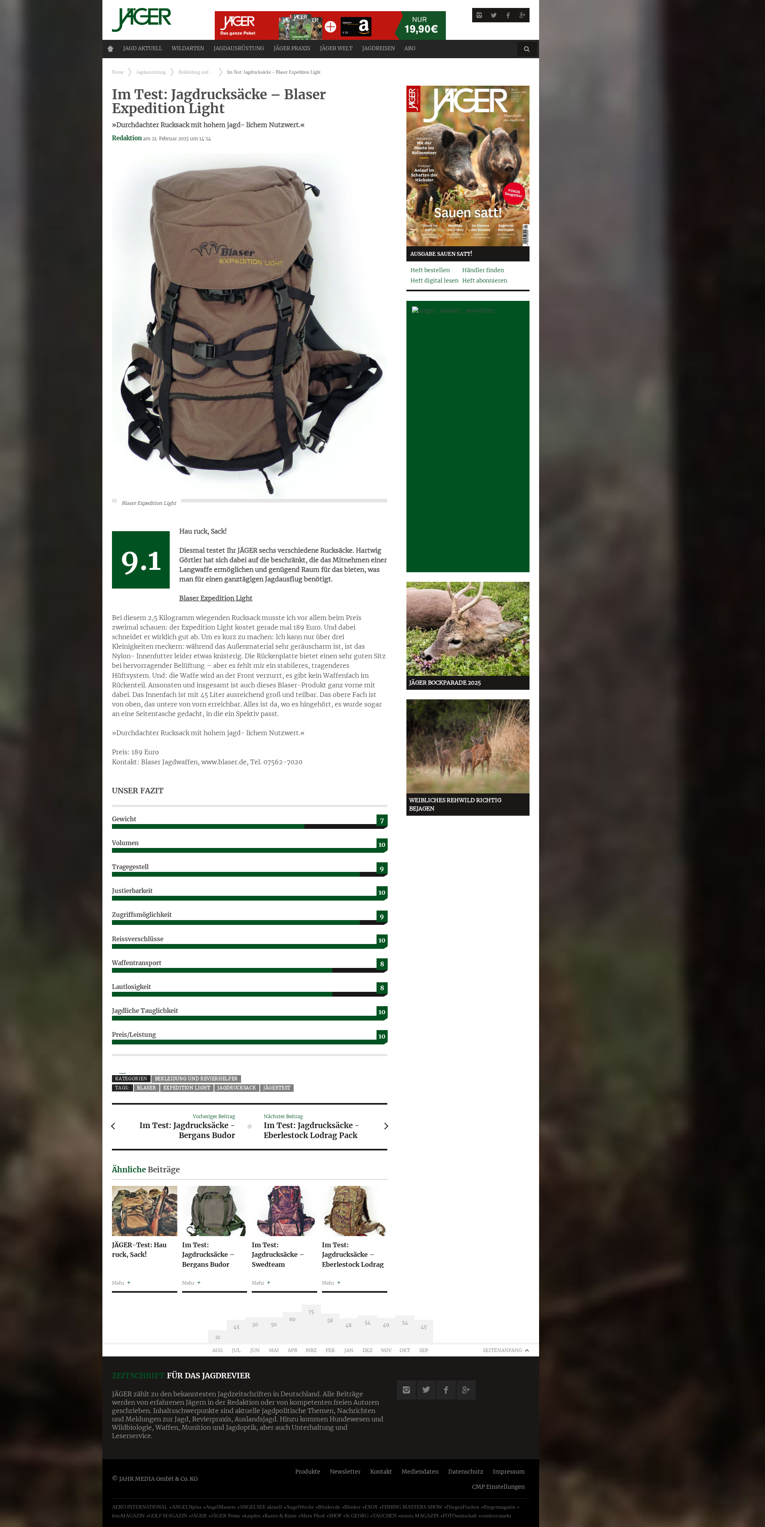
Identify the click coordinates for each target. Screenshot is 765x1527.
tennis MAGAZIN (419, 1516)
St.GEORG (357, 1516)
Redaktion (127, 138)
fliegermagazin (499, 1507)
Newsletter (345, 1471)
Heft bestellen (430, 270)
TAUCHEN (384, 1516)
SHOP (335, 1516)
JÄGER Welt (336, 48)
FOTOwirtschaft (460, 1516)
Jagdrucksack (237, 1088)
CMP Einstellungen (498, 1486)
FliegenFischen (462, 1507)
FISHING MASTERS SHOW (412, 1507)
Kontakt (381, 1471)
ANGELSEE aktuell (260, 1507)
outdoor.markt (496, 1516)
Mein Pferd (313, 1516)
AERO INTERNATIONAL (140, 1507)
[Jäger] (154, 20)
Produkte (307, 1471)
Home (110, 48)
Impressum (509, 1471)
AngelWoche (300, 1507)
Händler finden (483, 270)
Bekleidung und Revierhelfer (196, 1078)
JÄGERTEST (276, 1088)
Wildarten (188, 48)
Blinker (352, 1507)
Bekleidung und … (196, 72)
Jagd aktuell (142, 48)
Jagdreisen (378, 48)
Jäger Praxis (292, 48)
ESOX (371, 1507)
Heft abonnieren (484, 280)
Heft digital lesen (434, 280)
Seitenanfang (502, 1350)
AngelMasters (220, 1507)
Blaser (146, 1088)
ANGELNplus (187, 1507)
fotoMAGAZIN (128, 1516)
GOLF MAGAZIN (168, 1516)
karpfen (252, 1516)
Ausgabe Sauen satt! (441, 254)
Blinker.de (329, 1507)
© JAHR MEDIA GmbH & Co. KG (155, 1478)
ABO (409, 48)
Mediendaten (420, 1471)
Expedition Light (186, 1088)
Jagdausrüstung (239, 48)
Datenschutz (465, 1471)
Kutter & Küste (281, 1516)
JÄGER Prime (225, 1516)
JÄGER (199, 1516)
